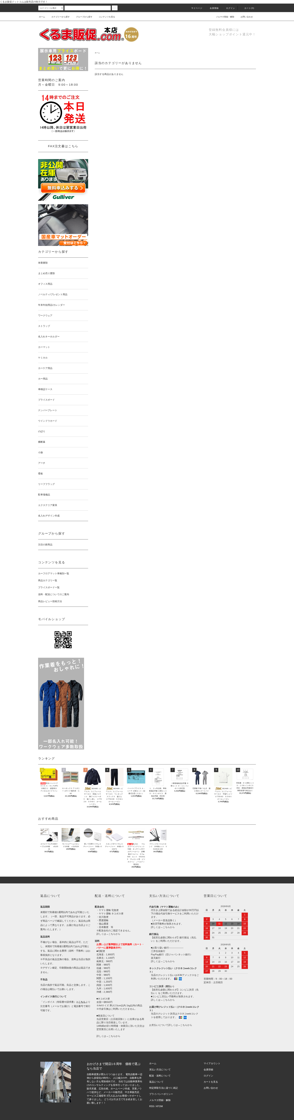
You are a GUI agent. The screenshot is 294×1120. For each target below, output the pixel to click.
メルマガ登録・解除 (225, 17)
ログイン (230, 8)
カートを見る (211, 1081)
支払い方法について (160, 1069)
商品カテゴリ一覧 (47, 580)
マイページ (196, 8)
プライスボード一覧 (49, 587)
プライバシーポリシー (161, 1094)
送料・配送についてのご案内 (53, 594)
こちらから (114, 934)
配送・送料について (160, 1075)
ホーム (42, 17)
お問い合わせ (247, 17)
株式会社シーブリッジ (118, 1102)
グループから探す (84, 17)
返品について (156, 1081)
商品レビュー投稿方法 (50, 601)
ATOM (159, 1106)
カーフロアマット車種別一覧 (53, 573)
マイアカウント (212, 1063)
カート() (249, 8)
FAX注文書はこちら (63, 146)
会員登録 (214, 8)
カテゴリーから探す (60, 17)
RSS (151, 1106)
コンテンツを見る (107, 17)
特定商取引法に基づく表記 (163, 1088)
